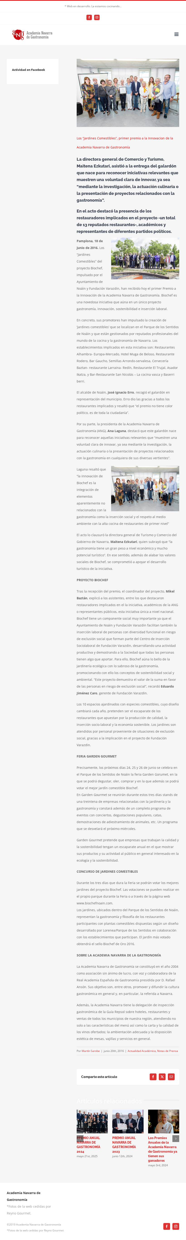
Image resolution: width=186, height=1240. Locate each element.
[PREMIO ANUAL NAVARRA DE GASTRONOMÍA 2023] (127, 1112)
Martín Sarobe (91, 1051)
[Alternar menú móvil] (176, 34)
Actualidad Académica (142, 1051)
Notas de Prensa (167, 1051)
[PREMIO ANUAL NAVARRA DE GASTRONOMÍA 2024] (92, 1112)
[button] (80, 1138)
